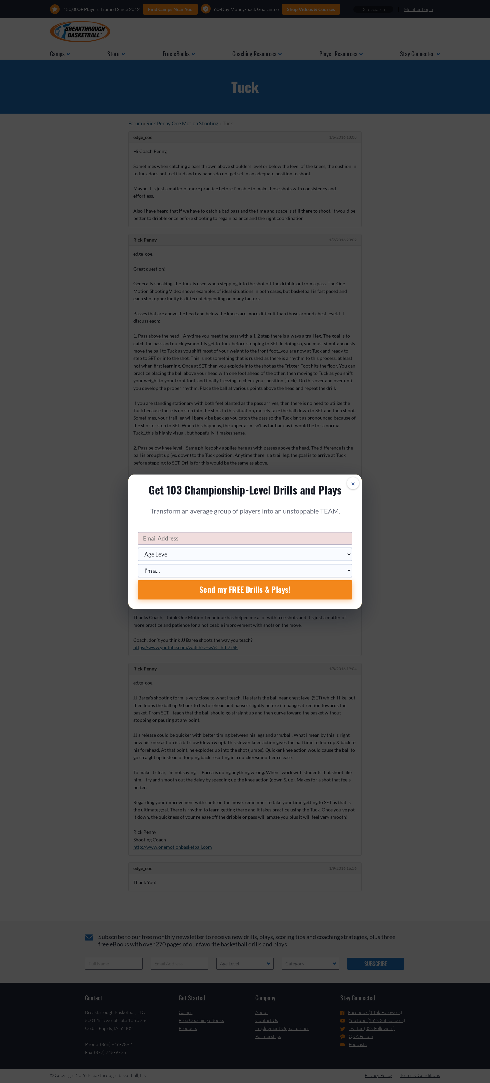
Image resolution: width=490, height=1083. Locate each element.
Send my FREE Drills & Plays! (244, 589)
